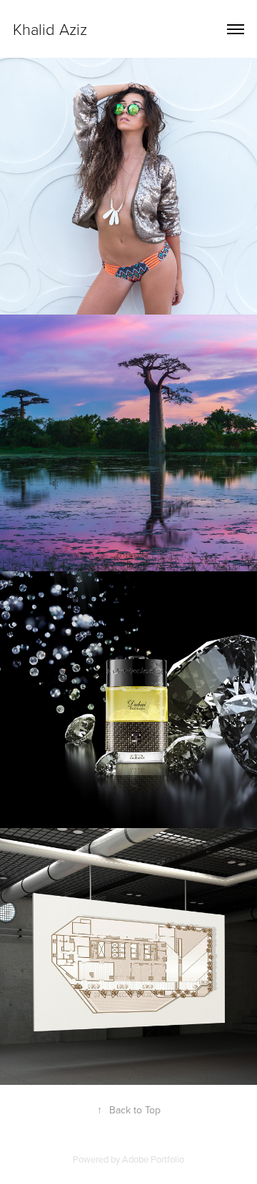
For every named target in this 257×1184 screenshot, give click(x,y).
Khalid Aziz (50, 29)
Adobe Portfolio (153, 1159)
